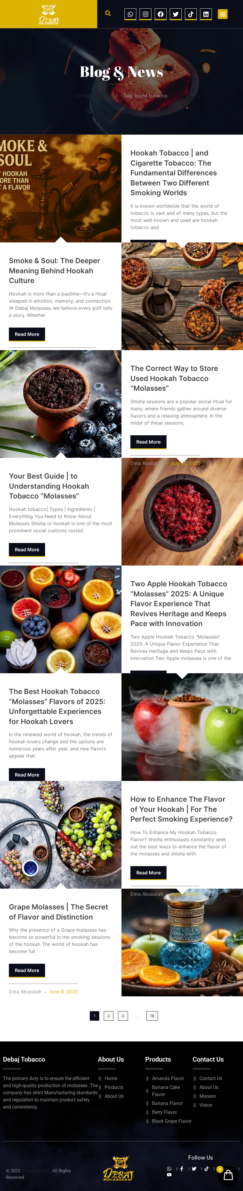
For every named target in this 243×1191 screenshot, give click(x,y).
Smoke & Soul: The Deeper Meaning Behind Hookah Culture (54, 270)
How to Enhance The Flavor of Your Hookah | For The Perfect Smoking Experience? (181, 809)
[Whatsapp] (130, 14)
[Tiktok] (191, 14)
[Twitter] (176, 14)
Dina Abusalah (146, 268)
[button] (108, 13)
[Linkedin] (206, 14)
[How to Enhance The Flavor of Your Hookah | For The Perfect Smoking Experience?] (182, 942)
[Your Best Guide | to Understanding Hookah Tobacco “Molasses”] (61, 404)
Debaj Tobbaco (93, 96)
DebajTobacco (35, 1170)
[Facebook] (161, 14)
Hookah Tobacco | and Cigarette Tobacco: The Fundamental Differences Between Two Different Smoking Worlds (173, 173)
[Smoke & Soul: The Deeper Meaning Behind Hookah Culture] (61, 188)
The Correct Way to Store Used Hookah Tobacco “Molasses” (174, 378)
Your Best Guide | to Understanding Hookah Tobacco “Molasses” (49, 486)
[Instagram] (145, 14)
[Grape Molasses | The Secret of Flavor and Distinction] (61, 835)
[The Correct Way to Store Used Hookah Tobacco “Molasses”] (182, 512)
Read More (27, 334)
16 (152, 1016)
